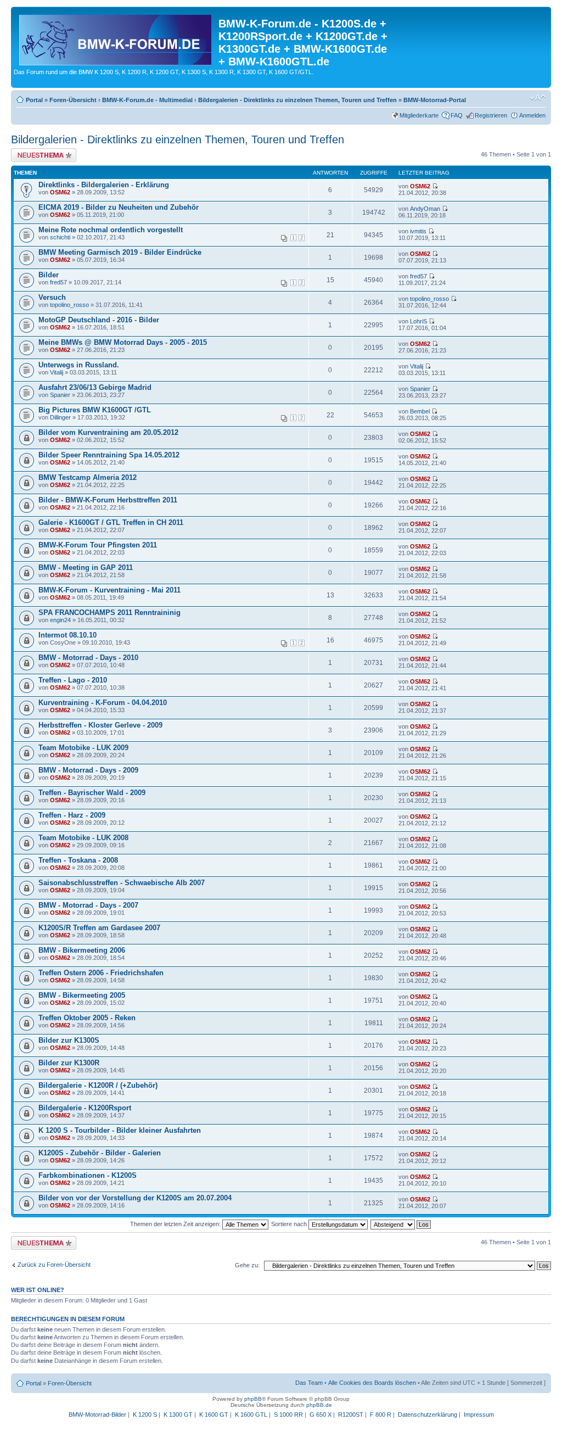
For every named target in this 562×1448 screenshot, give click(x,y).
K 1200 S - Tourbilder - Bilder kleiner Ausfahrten (119, 1130)
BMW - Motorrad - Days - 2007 (88, 905)
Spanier (60, 395)
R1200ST (350, 1414)
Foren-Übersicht (73, 100)
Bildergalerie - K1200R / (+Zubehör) (98, 1085)
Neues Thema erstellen (42, 151)
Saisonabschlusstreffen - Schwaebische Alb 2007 (121, 883)
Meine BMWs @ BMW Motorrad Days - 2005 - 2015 (122, 342)
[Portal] (116, 37)
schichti (60, 237)
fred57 (58, 282)
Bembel (420, 411)
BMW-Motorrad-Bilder (97, 1414)
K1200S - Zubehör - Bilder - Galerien (99, 1153)
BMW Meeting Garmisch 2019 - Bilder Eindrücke (119, 252)
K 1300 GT (178, 1414)
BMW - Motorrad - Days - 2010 (88, 657)
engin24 (60, 620)
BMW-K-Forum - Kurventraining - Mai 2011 (109, 590)
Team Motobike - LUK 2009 (83, 747)
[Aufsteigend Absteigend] (401, 1224)
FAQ (457, 115)
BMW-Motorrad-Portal (434, 100)
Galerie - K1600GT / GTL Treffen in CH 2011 (110, 522)
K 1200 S (145, 1414)
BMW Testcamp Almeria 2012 (87, 477)
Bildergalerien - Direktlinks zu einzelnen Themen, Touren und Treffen (297, 100)
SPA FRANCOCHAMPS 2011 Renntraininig (109, 612)
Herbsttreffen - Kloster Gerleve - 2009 (100, 725)
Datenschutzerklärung (427, 1414)
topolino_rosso (69, 304)
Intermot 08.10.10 (67, 635)
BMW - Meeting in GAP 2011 (85, 567)
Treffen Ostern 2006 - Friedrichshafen (101, 973)
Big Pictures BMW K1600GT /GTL (94, 410)
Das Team (309, 1382)
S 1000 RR (288, 1414)
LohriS (418, 321)
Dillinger (60, 417)
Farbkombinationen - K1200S (87, 1175)
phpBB (253, 1399)
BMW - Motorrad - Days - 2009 (88, 770)
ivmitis (418, 231)
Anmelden (532, 115)
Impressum (479, 1414)
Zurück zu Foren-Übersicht (54, 1264)
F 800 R (380, 1414)
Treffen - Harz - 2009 (71, 815)
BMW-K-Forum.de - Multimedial (147, 100)
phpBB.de (319, 1405)
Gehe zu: (247, 1265)
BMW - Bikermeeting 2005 (81, 995)
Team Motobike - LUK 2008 (83, 838)
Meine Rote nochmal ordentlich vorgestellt (110, 230)
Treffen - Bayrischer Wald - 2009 (91, 793)
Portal (34, 100)
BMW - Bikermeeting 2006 (81, 950)
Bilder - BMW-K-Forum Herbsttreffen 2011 (107, 500)
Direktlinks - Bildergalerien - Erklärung (103, 185)
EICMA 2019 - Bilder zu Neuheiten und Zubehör (118, 207)
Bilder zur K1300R (68, 1063)
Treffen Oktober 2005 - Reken (87, 1018)
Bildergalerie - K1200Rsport (84, 1108)
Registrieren (491, 115)
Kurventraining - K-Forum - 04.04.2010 (102, 702)
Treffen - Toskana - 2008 (78, 860)
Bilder (48, 275)
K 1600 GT (213, 1414)
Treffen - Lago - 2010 (72, 680)
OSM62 (60, 192)
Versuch (52, 297)
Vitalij (56, 372)
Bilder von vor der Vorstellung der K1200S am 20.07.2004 (135, 1198)
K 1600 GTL (251, 1414)
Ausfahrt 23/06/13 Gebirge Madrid (94, 387)
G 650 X (320, 1414)
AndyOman (425, 208)
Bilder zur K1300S (68, 1040)
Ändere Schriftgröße (538, 98)
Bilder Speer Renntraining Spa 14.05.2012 (108, 455)
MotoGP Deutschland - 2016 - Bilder (98, 320)
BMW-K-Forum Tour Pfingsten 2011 (97, 545)
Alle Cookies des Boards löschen (372, 1382)
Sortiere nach (289, 1224)
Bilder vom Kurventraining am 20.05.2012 (108, 432)
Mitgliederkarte (419, 115)
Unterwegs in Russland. (78, 365)
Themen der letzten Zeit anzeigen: (176, 1224)
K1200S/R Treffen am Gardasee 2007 (99, 928)
